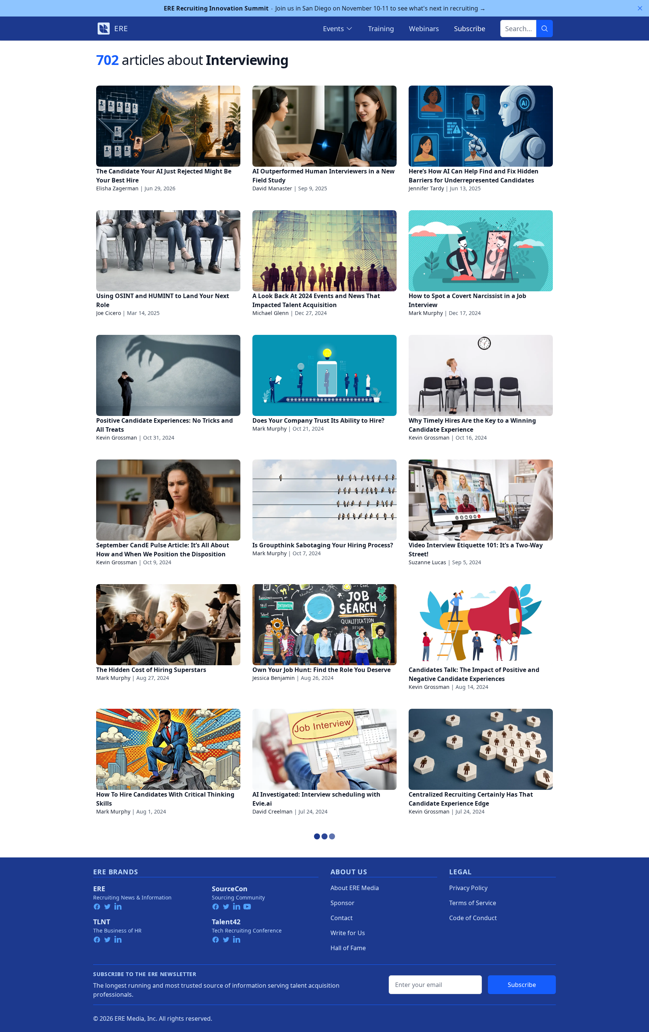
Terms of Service (472, 903)
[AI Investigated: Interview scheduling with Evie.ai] (324, 749)
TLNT (101, 921)
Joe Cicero (108, 312)
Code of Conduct (473, 918)
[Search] (544, 28)
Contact (342, 918)
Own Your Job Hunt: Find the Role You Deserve (321, 670)
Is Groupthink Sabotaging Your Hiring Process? (322, 545)
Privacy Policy (468, 888)
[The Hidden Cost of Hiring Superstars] (168, 624)
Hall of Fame (348, 948)
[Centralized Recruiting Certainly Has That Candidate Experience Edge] (481, 749)
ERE (99, 888)
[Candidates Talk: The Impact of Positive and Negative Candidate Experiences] (481, 624)
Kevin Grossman (116, 437)
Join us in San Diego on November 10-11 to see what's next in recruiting (325, 8)
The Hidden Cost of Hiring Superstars (151, 670)
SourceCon (230, 888)
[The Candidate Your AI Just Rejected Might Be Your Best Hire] (168, 126)
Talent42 (226, 921)
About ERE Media (355, 888)
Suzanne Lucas (427, 562)
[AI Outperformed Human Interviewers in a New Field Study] (324, 126)
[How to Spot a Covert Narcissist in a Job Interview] (481, 250)
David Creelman (272, 811)
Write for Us (348, 933)
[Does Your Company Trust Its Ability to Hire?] (324, 375)
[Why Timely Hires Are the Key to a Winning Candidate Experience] (481, 375)
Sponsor (343, 903)
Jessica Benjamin (273, 677)
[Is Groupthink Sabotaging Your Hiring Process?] (324, 500)
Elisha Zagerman (117, 188)
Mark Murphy (426, 312)
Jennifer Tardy (426, 188)
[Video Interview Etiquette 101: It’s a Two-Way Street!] (481, 500)
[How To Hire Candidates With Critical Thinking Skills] (168, 749)
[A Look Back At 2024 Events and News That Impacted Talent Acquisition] (324, 250)
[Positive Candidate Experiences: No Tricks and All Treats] (168, 375)
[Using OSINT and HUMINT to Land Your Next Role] (168, 250)
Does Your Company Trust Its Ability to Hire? (318, 420)
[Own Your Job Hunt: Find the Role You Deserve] (324, 624)
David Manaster (272, 188)
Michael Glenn (270, 312)
